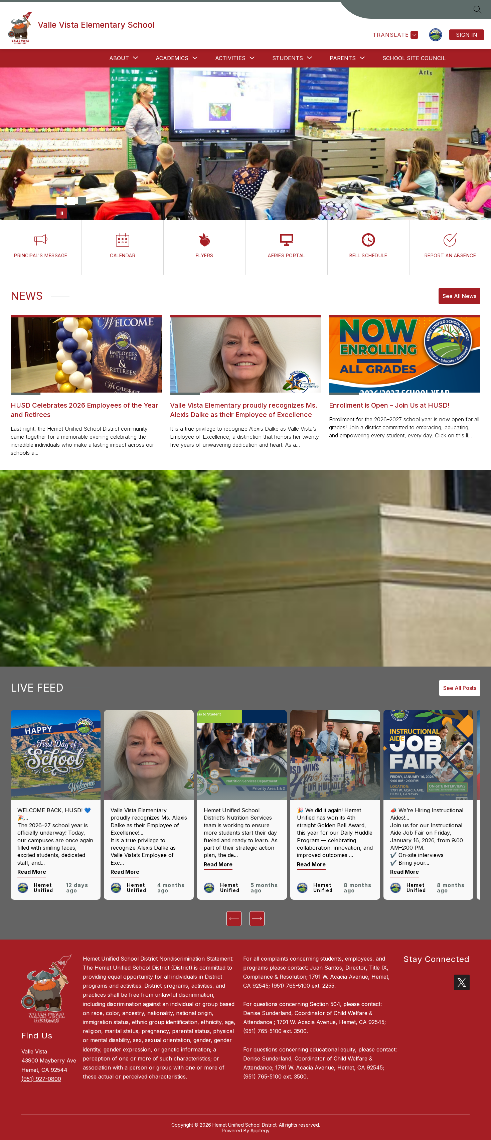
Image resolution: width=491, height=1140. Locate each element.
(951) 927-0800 (41, 1079)
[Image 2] (71, 201)
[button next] (257, 918)
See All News (459, 296)
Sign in (466, 34)
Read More (31, 871)
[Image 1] (60, 201)
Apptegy (260, 1130)
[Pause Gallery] (61, 213)
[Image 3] (82, 201)
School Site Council (414, 58)
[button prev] (233, 918)
